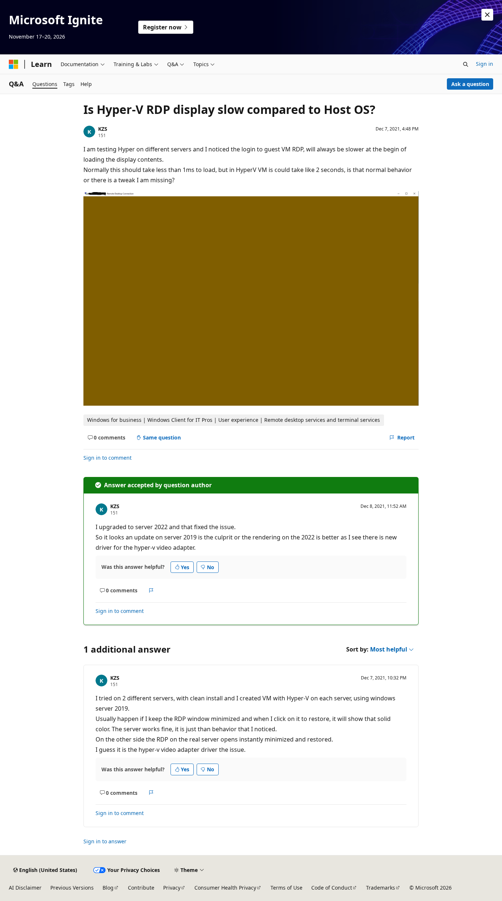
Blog (108, 887)
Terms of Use (286, 887)
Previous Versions (72, 887)
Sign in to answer (104, 841)
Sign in (484, 63)
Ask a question (470, 83)
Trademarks (380, 887)
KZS (102, 128)
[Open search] (465, 64)
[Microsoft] (13, 64)
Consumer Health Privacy (225, 887)
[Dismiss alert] (487, 15)
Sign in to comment (107, 457)
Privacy (171, 887)
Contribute (141, 887)
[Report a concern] (151, 590)
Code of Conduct (331, 887)
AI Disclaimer (25, 887)
